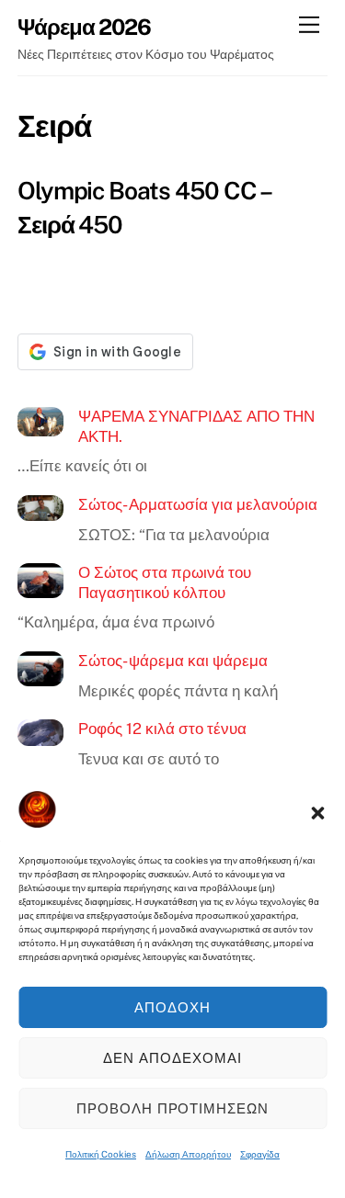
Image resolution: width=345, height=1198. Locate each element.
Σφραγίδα (260, 1153)
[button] (317, 813)
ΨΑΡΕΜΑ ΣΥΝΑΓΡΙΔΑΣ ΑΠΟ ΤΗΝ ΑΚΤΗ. (196, 426)
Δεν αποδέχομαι (172, 1058)
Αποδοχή (172, 1007)
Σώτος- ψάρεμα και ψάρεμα (173, 660)
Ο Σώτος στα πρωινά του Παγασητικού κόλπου (164, 582)
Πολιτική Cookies (100, 1153)
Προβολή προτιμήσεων (173, 1108)
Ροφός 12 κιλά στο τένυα (162, 728)
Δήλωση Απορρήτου (188, 1153)
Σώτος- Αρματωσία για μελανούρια (197, 504)
